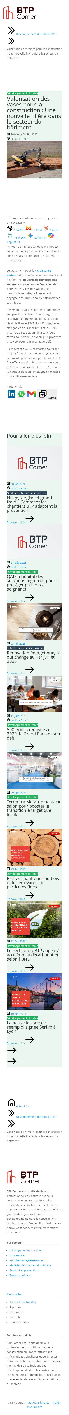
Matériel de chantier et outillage (30, 1265)
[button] (34, 1051)
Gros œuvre (17, 1255)
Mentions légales (38, 1402)
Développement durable (25, 1250)
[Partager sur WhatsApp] (22, 397)
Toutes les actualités (23, 1302)
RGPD (56, 1402)
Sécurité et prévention (24, 1270)
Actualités (22, 1106)
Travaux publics (20, 1275)
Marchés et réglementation (27, 1260)
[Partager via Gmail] (32, 397)
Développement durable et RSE (36, 34)
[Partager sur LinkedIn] (12, 397)
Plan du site (34, 1407)
